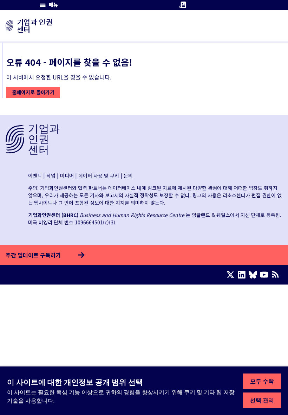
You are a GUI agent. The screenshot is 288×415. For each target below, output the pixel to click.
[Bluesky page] (254, 274)
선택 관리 (262, 400)
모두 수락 (262, 381)
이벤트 (35, 175)
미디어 (67, 175)
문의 (128, 175)
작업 (50, 175)
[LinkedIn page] (243, 274)
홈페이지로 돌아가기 (33, 92)
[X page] (231, 274)
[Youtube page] (265, 274)
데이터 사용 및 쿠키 (98, 175)
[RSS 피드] (276, 274)
